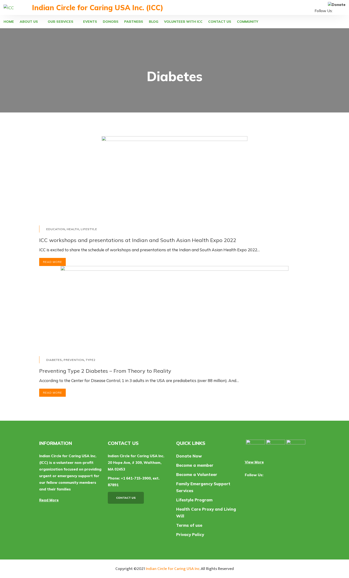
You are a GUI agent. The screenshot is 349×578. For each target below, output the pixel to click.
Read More (52, 262)
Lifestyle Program (194, 499)
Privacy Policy (190, 534)
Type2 (90, 360)
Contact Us (126, 497)
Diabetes (54, 360)
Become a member (194, 465)
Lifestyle (89, 229)
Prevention (74, 360)
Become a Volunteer (196, 474)
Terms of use (189, 525)
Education (55, 229)
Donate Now (189, 455)
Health (73, 229)
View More (254, 462)
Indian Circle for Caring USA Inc (173, 568)
